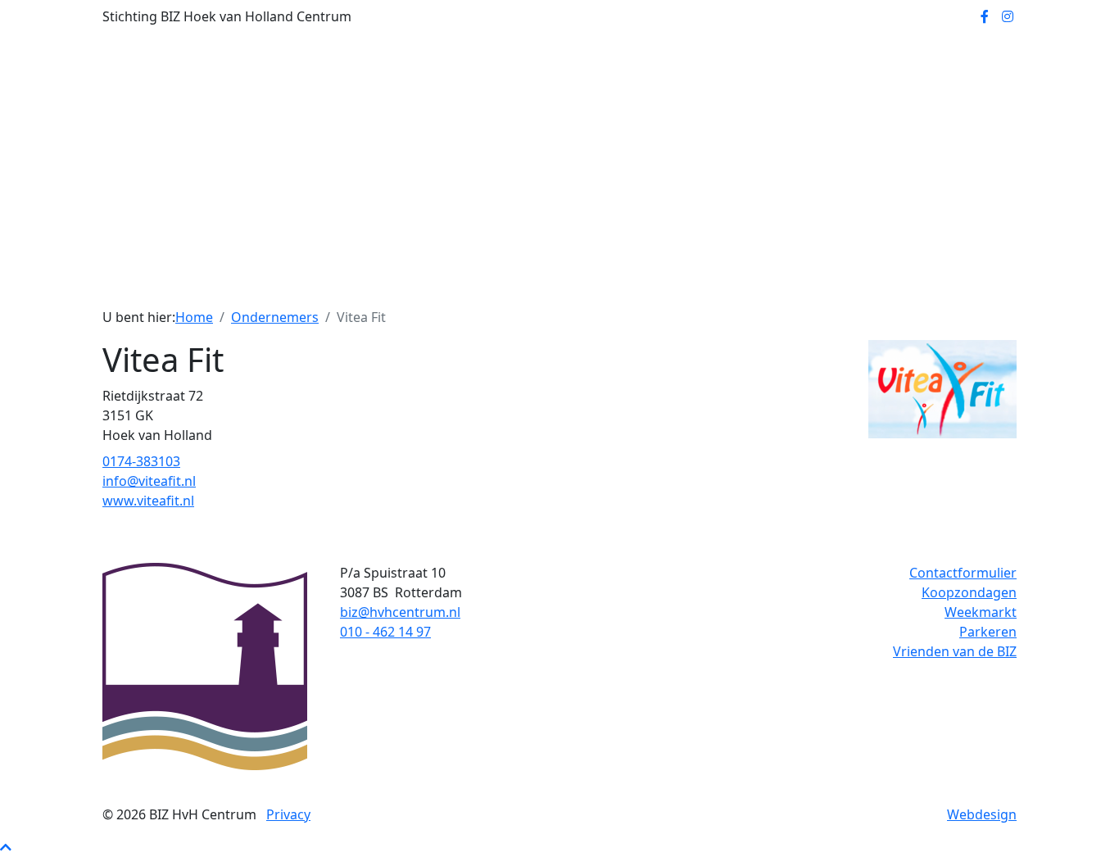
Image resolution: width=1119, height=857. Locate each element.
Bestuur (382, 284)
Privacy (288, 814)
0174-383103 (141, 461)
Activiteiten (601, 284)
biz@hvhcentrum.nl (400, 612)
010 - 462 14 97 (385, 632)
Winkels (529, 284)
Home (326, 284)
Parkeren (988, 632)
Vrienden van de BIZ (955, 651)
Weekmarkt (981, 612)
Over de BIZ (456, 284)
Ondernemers (275, 317)
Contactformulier (963, 573)
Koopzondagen (969, 592)
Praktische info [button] (754, 284)
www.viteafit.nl (148, 501)
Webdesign (982, 814)
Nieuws (672, 284)
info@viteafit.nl (149, 481)
